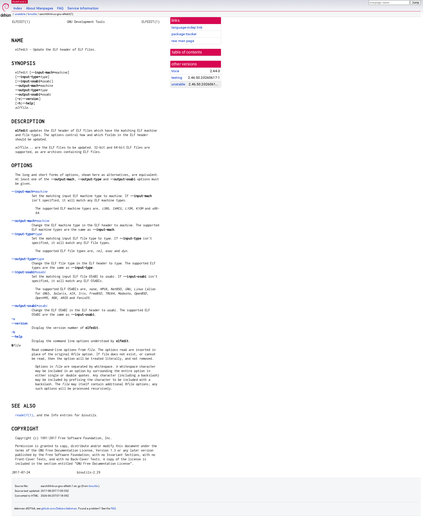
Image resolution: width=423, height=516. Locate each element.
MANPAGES (20, 1)
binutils (32, 14)
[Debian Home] (5, 9)
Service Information (82, 8)
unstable (20, 14)
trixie (175, 71)
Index (17, 8)
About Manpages (39, 8)
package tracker (184, 34)
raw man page (182, 41)
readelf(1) (24, 415)
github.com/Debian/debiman (59, 508)
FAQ (60, 8)
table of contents (187, 52)
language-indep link (186, 27)
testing (176, 78)
